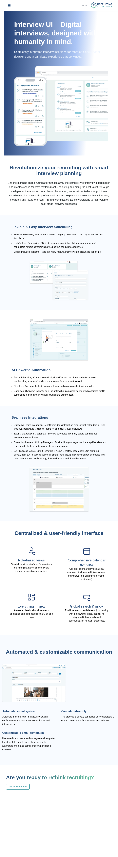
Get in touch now (18, 786)
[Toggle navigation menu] (9, 5)
